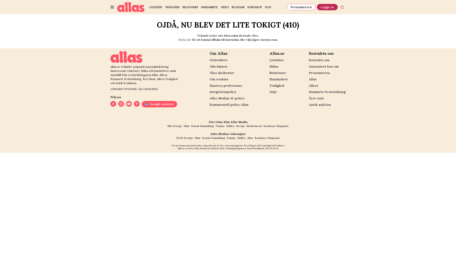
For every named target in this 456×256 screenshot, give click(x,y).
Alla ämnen (218, 66)
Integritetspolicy (223, 92)
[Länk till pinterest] (137, 104)
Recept (240, 126)
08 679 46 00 (272, 148)
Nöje (273, 92)
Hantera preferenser (226, 86)
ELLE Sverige (184, 138)
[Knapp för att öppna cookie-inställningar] (342, 7)
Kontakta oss (319, 60)
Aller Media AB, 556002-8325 (210, 148)
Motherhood (254, 126)
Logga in (327, 7)
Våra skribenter (222, 73)
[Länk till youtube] (129, 104)
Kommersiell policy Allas (229, 105)
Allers (313, 86)
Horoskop (254, 7)
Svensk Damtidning (202, 126)
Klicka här (184, 39)
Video (225, 7)
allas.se (280, 145)
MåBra (230, 126)
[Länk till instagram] (121, 104)
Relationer (190, 7)
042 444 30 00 (215, 145)
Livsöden (155, 7)
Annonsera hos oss (324, 66)
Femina (220, 126)
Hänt (186, 126)
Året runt (316, 98)
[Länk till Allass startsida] (131, 7)
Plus (268, 7)
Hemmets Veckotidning (327, 92)
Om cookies (219, 79)
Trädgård (172, 7)
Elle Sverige (174, 126)
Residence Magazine (276, 126)
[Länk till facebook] (113, 104)
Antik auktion (320, 105)
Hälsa (274, 66)
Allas (313, 79)
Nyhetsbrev (219, 60)
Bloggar (238, 7)
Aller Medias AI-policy (227, 98)
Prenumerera (301, 7)
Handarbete (209, 7)
